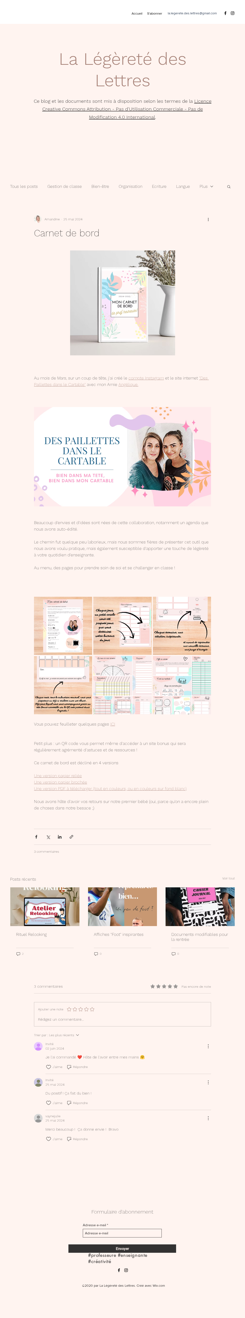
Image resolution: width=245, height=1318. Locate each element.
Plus (204, 186)
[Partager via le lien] (71, 837)
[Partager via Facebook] (36, 837)
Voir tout (228, 878)
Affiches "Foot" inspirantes (119, 934)
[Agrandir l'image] (63, 626)
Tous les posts (24, 186)
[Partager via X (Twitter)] (48, 837)
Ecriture (159, 186)
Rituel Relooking (31, 934)
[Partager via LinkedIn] (59, 837)
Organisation (130, 186)
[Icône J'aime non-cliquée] (48, 1067)
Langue (183, 186)
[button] (229, 186)
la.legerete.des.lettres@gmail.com (192, 13)
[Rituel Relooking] (44, 906)
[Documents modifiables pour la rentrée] (200, 906)
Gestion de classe (64, 186)
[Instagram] (232, 13)
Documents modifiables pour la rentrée (199, 937)
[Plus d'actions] (208, 219)
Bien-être (100, 186)
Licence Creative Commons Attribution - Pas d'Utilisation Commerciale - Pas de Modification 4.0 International (127, 109)
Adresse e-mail (94, 1225)
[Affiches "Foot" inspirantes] (122, 906)
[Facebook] (225, 13)
